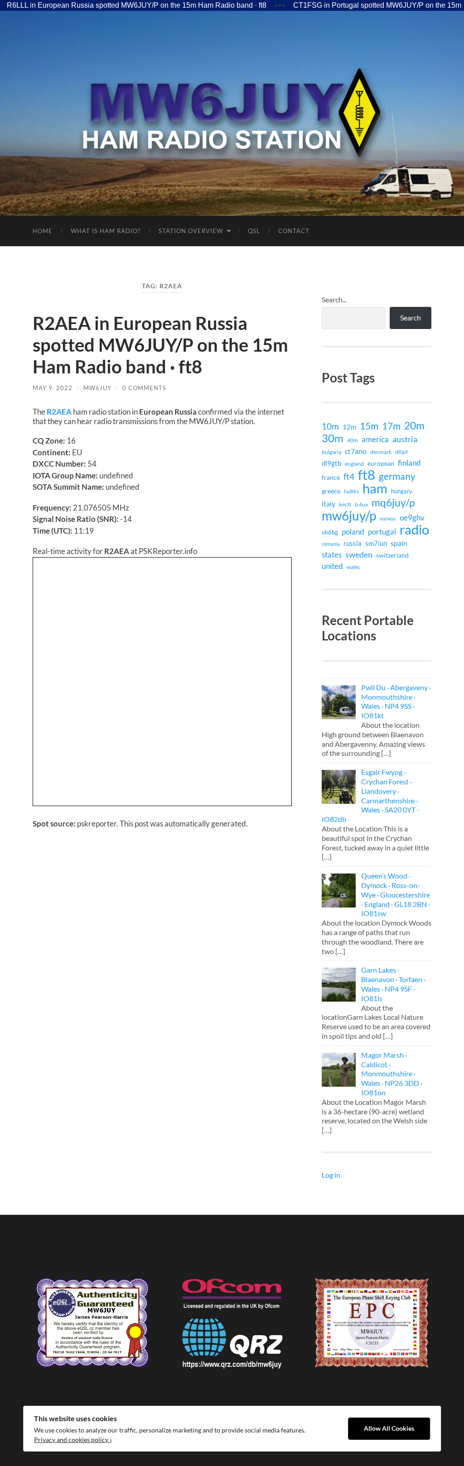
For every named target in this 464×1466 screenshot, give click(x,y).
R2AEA (59, 411)
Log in (331, 1174)
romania (331, 544)
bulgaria (331, 452)
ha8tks (351, 491)
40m (352, 440)
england (354, 463)
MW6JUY (97, 388)
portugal (382, 531)
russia (352, 543)
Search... (334, 299)
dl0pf (401, 452)
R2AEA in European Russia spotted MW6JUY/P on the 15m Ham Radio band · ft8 (160, 344)
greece (331, 491)
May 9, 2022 (52, 388)
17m (391, 425)
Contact (293, 230)
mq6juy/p (393, 502)
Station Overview (191, 230)
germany (397, 476)
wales (353, 566)
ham (374, 488)
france (331, 477)
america (375, 439)
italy (328, 503)
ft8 (366, 474)
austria (404, 439)
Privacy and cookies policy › (72, 1439)
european (380, 463)
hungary (401, 491)
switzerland (392, 555)
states (332, 554)
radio (414, 529)
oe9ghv (412, 517)
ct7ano (356, 451)
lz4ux (361, 504)
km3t (345, 504)
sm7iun (376, 543)
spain (399, 543)
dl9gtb (331, 463)
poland (353, 531)
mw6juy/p (349, 515)
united (332, 566)
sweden (358, 554)
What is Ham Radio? (105, 230)
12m (349, 427)
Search (410, 317)
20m (414, 425)
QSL (254, 230)
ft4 (348, 477)
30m (332, 438)
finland (409, 463)
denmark (381, 452)
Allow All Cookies (389, 1428)
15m (369, 425)
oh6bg (330, 532)
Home (43, 230)
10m (330, 426)
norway (388, 518)
